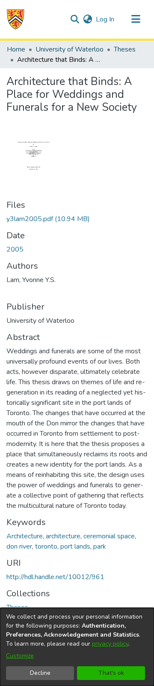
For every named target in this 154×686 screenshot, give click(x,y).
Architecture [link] (24, 536)
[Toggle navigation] (136, 19)
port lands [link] (75, 546)
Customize (20, 656)
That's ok (111, 673)
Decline (40, 673)
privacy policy (110, 644)
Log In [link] (105, 19)
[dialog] (77, 647)
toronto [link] (46, 546)
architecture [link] (63, 536)
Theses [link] (125, 49)
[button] (15, 19)
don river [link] (19, 546)
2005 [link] (15, 249)
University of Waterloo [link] (70, 49)
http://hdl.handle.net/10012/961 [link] (55, 577)
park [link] (99, 546)
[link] (48, 219)
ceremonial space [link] (109, 536)
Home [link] (16, 49)
